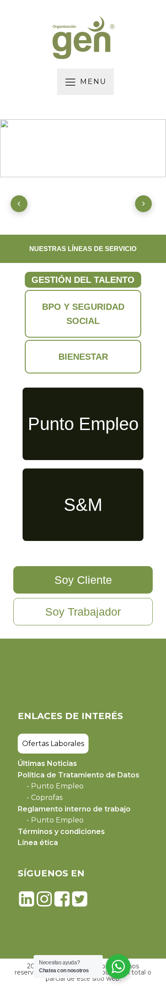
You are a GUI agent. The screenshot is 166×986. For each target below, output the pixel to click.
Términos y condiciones (61, 831)
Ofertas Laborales (53, 743)
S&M (83, 504)
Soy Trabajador (83, 611)
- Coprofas (44, 797)
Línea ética (38, 842)
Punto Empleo (83, 424)
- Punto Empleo (55, 786)
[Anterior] (19, 203)
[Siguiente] (143, 203)
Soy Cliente (83, 580)
